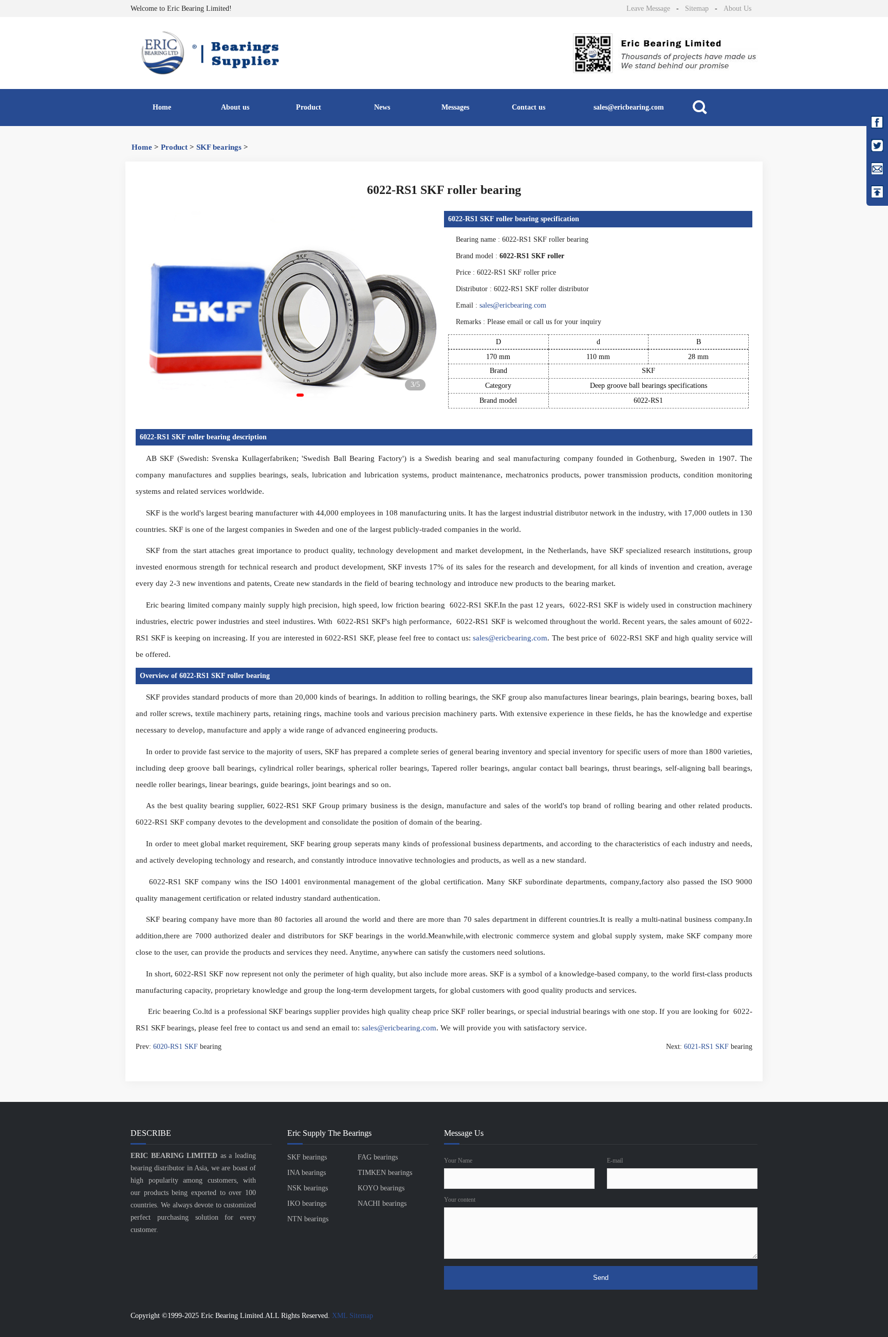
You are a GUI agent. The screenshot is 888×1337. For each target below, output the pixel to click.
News (382, 107)
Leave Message (648, 8)
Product (308, 107)
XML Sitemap (352, 1316)
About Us (737, 8)
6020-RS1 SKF (175, 1046)
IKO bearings (306, 1203)
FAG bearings (378, 1157)
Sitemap (697, 8)
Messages (455, 107)
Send (600, 1277)
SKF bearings (219, 147)
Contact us (528, 107)
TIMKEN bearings (385, 1172)
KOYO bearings (381, 1188)
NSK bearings (307, 1188)
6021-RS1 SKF (706, 1046)
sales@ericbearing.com (629, 107)
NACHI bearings (382, 1203)
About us (235, 107)
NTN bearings (307, 1219)
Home (162, 107)
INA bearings (306, 1172)
